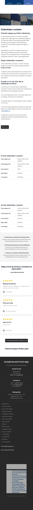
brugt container (6, 67)
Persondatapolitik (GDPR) (7, 450)
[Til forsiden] (16, 9)
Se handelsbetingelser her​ (7, 446)
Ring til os (5, 127)
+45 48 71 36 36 (19, 383)
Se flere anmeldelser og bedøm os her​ (16, 340)
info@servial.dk (18, 384)
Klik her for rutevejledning (16, 375)
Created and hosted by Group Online (16, 496)
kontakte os (6, 111)
